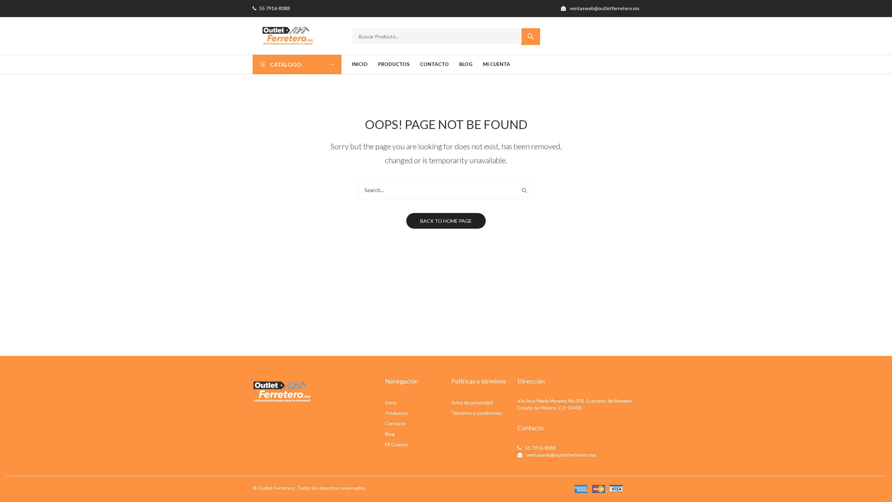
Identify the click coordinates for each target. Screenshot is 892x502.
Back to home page (446, 221)
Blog (390, 434)
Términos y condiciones (476, 413)
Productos (396, 413)
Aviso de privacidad (472, 402)
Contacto (395, 423)
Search (524, 190)
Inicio (391, 402)
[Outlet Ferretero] (287, 35)
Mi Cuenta (396, 444)
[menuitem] (360, 64)
